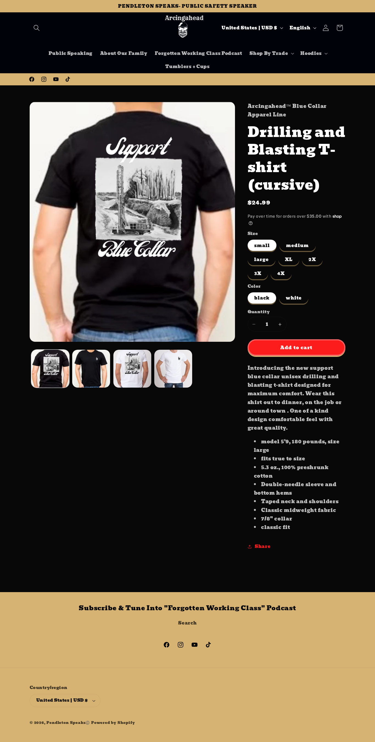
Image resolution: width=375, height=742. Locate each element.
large (261, 259)
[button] (37, 28)
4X (281, 273)
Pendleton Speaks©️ (68, 723)
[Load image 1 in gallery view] (50, 369)
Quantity (259, 312)
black (262, 298)
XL (289, 259)
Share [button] (262, 546)
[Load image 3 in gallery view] (132, 369)
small (262, 245)
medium (297, 245)
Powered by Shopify (113, 723)
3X (257, 273)
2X (312, 259)
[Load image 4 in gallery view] (173, 369)
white (294, 298)
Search (187, 622)
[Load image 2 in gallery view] (91, 369)
